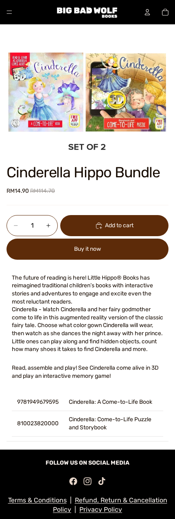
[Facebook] (73, 481)
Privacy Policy (100, 509)
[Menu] (9, 12)
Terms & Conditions (37, 500)
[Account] (147, 12)
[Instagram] (87, 481)
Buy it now (87, 249)
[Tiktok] (102, 481)
